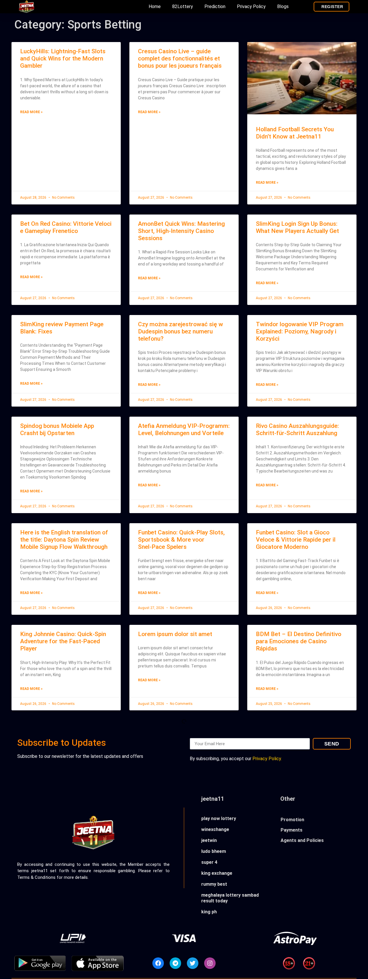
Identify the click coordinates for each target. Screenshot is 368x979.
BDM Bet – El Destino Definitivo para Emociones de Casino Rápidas (298, 641)
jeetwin (209, 840)
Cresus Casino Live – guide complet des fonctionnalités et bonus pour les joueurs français (180, 58)
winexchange (215, 829)
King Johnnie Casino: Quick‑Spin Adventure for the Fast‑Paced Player (63, 641)
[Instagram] (210, 963)
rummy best (214, 884)
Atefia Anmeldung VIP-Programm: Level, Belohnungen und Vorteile (184, 429)
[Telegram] (175, 963)
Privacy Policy (251, 6)
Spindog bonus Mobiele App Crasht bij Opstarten (57, 429)
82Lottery (182, 6)
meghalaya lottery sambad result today (230, 898)
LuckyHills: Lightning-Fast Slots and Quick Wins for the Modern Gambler (63, 58)
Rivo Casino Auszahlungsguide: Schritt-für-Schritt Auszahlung (297, 429)
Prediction (214, 6)
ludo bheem (213, 851)
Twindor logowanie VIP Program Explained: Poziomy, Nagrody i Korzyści (300, 331)
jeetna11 (212, 798)
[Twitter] (192, 963)
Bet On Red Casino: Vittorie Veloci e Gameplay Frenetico (66, 227)
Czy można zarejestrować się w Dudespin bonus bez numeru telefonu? (180, 331)
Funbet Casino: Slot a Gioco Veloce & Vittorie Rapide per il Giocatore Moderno (296, 539)
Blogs (283, 6)
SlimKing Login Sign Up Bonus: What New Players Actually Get (297, 227)
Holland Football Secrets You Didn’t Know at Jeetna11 (295, 133)
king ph (209, 912)
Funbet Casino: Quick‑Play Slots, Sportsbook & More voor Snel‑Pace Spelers (181, 539)
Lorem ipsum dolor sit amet (175, 634)
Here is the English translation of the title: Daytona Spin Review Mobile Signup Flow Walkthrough (64, 539)
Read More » (31, 112)
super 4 (209, 862)
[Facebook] (158, 963)
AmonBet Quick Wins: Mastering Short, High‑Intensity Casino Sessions (181, 231)
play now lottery (218, 818)
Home (155, 6)
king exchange (216, 873)
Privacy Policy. (267, 758)
